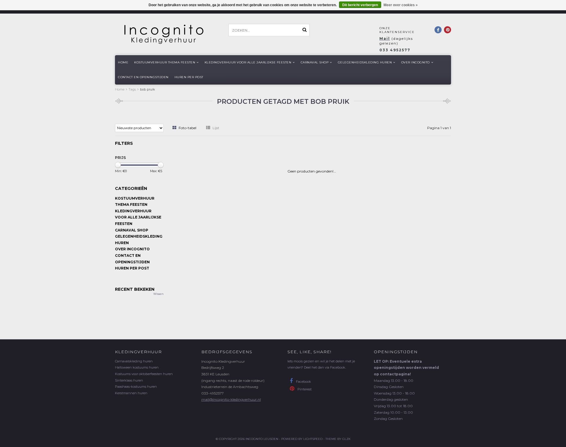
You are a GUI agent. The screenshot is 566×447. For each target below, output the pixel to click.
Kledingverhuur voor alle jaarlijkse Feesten (248, 62)
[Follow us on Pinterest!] (447, 29)
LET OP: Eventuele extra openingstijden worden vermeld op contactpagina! (406, 367)
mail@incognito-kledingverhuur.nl (231, 399)
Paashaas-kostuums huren (136, 386)
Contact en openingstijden (143, 77)
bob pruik (147, 89)
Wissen (158, 294)
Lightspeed (313, 439)
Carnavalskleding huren (134, 361)
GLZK (346, 439)
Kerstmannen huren (131, 393)
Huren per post (189, 77)
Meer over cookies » (401, 5)
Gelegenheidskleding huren (365, 62)
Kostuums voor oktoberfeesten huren (144, 374)
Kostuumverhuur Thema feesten (164, 62)
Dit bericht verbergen (360, 5)
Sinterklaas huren (129, 380)
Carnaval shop (315, 62)
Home (123, 62)
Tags (132, 89)
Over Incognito (415, 62)
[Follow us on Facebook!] (438, 29)
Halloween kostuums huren (137, 367)
